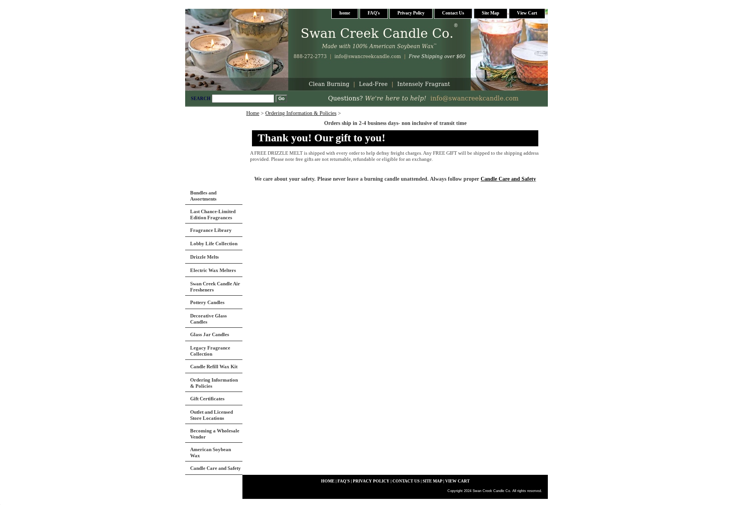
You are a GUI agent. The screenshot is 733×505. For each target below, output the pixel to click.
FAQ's (374, 13)
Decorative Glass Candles (208, 319)
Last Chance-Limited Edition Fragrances (213, 214)
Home (252, 113)
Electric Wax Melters (213, 270)
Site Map (490, 13)
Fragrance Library (211, 230)
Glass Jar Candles (209, 334)
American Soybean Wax (210, 452)
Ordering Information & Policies (300, 113)
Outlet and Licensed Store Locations (211, 415)
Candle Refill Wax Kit (213, 366)
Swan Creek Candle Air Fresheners (215, 287)
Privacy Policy (411, 13)
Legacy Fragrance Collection (210, 351)
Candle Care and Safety (508, 179)
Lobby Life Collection (213, 243)
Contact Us (453, 13)
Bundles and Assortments (203, 196)
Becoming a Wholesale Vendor (214, 434)
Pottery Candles (207, 302)
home (344, 13)
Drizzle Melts (204, 257)
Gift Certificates (207, 398)
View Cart (527, 13)
